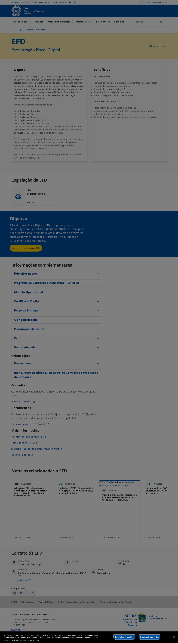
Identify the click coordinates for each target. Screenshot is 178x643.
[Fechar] (174, 637)
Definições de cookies (124, 637)
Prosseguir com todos (149, 637)
